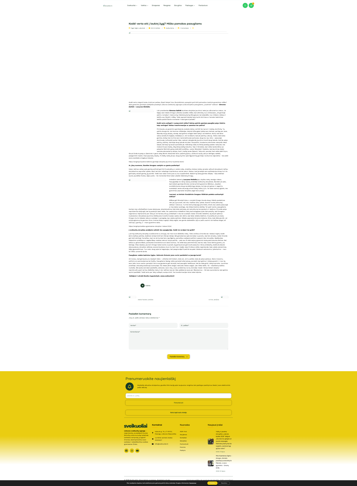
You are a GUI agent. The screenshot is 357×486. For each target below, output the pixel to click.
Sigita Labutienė (140, 28)
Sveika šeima (170, 28)
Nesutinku (224, 483)
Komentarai (184, 28)
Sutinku (212, 483)
